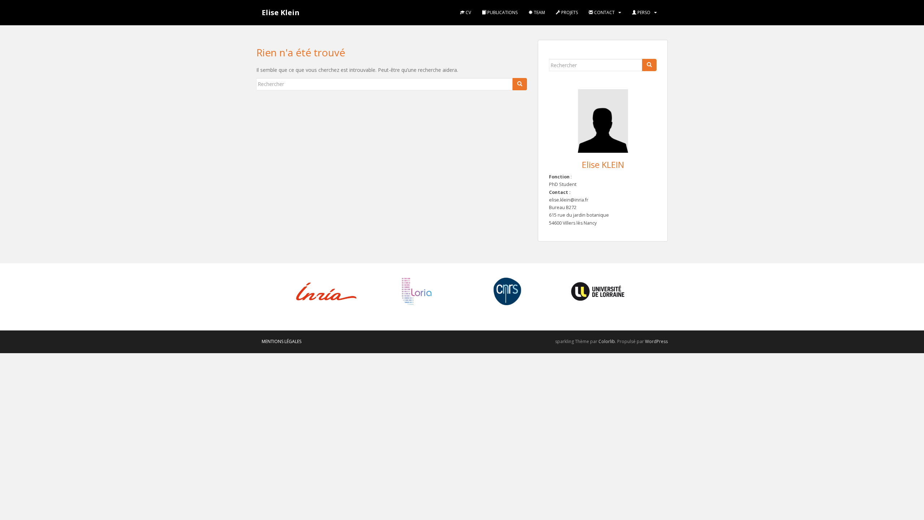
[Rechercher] (520, 84)
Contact (604, 12)
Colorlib (606, 341)
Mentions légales (281, 341)
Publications (502, 12)
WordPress (656, 341)
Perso (643, 12)
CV (468, 12)
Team (539, 12)
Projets (569, 12)
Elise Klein (281, 12)
